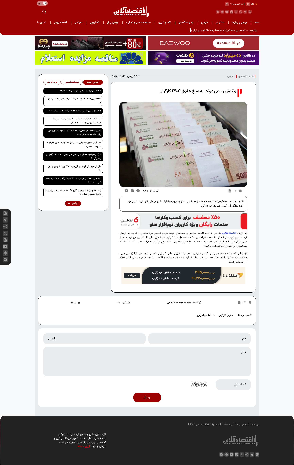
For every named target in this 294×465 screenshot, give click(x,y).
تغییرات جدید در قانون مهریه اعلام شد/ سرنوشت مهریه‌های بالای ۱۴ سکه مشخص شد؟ (74, 132)
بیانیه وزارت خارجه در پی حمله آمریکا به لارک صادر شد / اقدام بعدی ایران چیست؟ (221, 30)
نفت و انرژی (164, 23)
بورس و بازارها (239, 23)
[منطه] (90, 43)
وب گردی (52, 82)
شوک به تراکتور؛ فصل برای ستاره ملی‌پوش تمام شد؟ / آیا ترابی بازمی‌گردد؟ (73, 156)
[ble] (218, 12)
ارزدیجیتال (112, 23)
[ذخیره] (240, 191)
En (252, 4)
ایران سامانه (83, 446)
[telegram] (245, 12)
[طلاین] (203, 58)
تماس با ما (241, 425)
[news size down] (138, 191)
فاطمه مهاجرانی (206, 315)
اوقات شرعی (202, 425)
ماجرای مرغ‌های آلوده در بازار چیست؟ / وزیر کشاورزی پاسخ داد (74, 168)
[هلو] (183, 221)
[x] (5, 233)
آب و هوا (216, 425)
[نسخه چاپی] (230, 191)
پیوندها (228, 425)
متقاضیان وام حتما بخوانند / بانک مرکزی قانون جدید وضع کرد (74, 101)
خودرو (204, 23)
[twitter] (236, 12)
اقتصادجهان (60, 23)
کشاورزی (94, 23)
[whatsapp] (241, 12)
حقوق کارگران (226, 315)
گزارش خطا (121, 302)
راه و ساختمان (186, 23)
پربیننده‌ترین (72, 82)
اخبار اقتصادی (246, 76)
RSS (190, 425)
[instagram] (231, 12)
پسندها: (73, 302)
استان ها (41, 23)
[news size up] (127, 191)
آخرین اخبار (93, 82)
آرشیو (74, 203)
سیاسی (78, 23)
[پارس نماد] (90, 58)
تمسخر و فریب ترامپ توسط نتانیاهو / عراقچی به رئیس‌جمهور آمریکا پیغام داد (73, 180)
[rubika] (222, 12)
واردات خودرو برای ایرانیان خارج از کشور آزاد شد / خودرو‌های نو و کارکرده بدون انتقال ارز (73, 192)
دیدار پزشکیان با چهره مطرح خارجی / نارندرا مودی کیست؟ (75, 111)
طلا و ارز (220, 23)
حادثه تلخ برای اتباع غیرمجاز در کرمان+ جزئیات (80, 91)
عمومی (231, 76)
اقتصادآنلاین (229, 233)
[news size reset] (132, 191)
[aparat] (250, 12)
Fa (256, 4)
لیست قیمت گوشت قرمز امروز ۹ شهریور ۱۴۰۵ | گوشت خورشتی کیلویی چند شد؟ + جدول (76, 120)
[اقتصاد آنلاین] (131, 11)
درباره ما (255, 425)
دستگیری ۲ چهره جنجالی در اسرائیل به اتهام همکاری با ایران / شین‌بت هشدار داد (74, 144)
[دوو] (203, 43)
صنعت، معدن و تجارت (138, 23)
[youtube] (227, 12)
